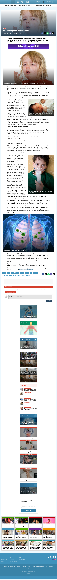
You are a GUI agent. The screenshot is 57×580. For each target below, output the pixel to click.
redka (15, 275)
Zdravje (9, 1)
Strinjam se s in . (29, 507)
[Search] (47, 2)
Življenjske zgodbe (38, 2)
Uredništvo (12, 566)
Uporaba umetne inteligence (39, 568)
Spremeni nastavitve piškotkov (38, 566)
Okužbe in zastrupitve (40, 5)
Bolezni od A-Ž (49, 5)
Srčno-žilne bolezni (9, 5)
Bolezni (12, 1)
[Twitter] (45, 33)
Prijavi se (49, 300)
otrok (13, 273)
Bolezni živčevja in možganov (28, 5)
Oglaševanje (6, 566)
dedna (11, 275)
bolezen (26, 273)
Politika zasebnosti (49, 566)
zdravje (22, 273)
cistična (3, 273)
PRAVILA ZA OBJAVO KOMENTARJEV (10, 292)
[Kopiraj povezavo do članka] (53, 33)
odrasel (17, 273)
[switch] (44, 2)
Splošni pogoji (15, 568)
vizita (31, 273)
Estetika (32, 1)
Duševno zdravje (27, 2)
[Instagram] (50, 1)
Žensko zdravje (17, 2)
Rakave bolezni (17, 5)
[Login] (55, 2)
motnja (28, 275)
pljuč (3, 275)
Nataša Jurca (6, 33)
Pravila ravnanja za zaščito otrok (26, 568)
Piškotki (28, 566)
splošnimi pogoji (29, 506)
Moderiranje (23, 566)
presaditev (36, 273)
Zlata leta (22, 2)
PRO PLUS (18, 566)
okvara (23, 275)
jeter (7, 275)
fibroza (8, 273)
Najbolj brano (23, 385)
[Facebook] (52, 1)
